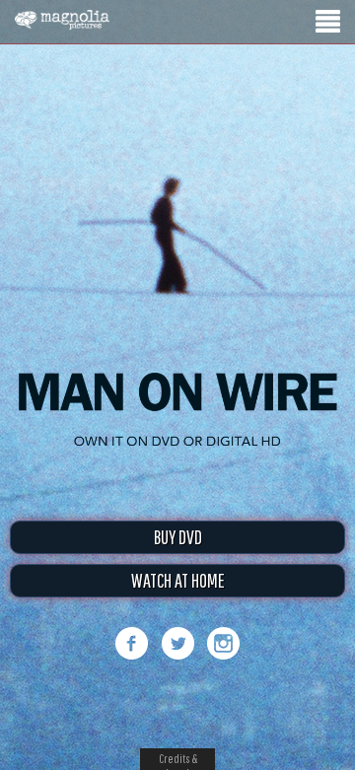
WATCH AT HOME (178, 580)
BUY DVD (178, 536)
